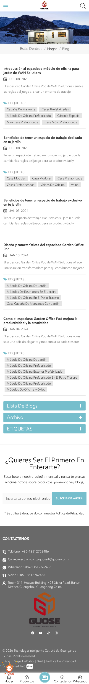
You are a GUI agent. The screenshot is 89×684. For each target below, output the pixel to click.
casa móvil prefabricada (60, 122)
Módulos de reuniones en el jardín (31, 292)
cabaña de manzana (21, 109)
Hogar (52, 48)
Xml (40, 661)
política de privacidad (61, 661)
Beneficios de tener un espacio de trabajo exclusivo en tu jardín (42, 202)
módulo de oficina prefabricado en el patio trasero (42, 378)
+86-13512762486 (35, 551)
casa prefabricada (70, 178)
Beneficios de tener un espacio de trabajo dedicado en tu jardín (42, 140)
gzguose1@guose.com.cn (53, 559)
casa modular (16, 178)
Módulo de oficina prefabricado (29, 116)
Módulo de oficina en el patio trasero (33, 298)
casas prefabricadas (55, 109)
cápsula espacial (68, 116)
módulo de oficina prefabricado (29, 383)
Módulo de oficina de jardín (27, 286)
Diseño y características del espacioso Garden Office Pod (43, 247)
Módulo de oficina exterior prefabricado (35, 372)
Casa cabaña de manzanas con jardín (33, 304)
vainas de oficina (53, 185)
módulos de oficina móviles (26, 389)
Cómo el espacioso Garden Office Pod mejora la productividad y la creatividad (40, 321)
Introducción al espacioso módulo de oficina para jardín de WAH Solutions (41, 71)
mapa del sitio (24, 661)
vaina (75, 185)
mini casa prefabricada (22, 122)
